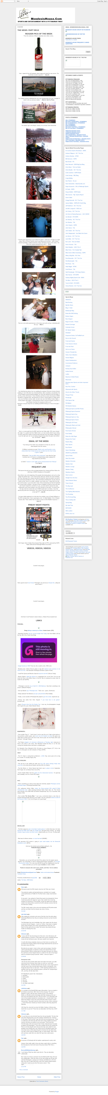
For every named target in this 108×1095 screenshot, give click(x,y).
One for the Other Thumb (72, 392)
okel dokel (24, 914)
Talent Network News (71, 480)
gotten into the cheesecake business (43, 772)
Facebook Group (21, 874)
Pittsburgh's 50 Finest (71, 422)
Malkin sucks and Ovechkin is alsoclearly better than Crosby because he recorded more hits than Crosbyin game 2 (39, 451)
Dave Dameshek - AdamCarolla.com (75, 183)
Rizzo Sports (69, 444)
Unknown (23, 934)
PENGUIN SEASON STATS (73, 130)
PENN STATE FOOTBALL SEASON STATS (77, 141)
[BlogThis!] (45, 878)
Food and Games (70, 341)
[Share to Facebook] (48, 878)
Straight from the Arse (71, 477)
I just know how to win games (50, 699)
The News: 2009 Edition (27, 880)
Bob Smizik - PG (70, 161)
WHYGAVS (68, 508)
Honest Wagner (70, 357)
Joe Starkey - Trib (70, 222)
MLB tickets (79, 549)
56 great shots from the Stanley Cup (31, 704)
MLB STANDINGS (70, 125)
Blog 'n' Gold (69, 308)
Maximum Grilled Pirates (72, 377)
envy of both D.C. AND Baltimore (37, 686)
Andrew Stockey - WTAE (72, 156)
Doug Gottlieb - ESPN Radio (73, 192)
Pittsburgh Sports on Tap (72, 417)
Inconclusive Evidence (71, 363)
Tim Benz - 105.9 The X (72, 280)
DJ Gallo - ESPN (70, 189)
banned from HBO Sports (23, 830)
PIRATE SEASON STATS (72, 133)
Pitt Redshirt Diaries (71, 406)
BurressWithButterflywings (28, 1050)
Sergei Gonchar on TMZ (24, 666)
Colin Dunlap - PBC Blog (72, 175)
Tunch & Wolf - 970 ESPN (72, 283)
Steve (22, 887)
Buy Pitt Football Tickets (80, 520)
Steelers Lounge (70, 466)
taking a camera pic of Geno (35, 630)
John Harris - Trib (70, 228)
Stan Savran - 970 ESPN (72, 274)
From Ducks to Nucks (71, 343)
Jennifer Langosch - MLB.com (74, 208)
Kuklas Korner (69, 371)
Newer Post (20, 1077)
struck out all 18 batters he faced (44, 736)
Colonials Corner (70, 327)
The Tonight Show (36, 830)
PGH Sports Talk (70, 400)
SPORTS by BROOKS (71, 452)
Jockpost (68, 366)
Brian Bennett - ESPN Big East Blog (75, 164)
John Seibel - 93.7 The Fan (73, 230)
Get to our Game (70, 349)
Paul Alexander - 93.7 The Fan (74, 258)
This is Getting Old (70, 499)
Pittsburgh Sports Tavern (72, 419)
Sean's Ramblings (70, 450)
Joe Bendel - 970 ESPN (72, 217)
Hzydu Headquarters (71, 360)
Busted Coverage (70, 324)
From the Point (69, 346)
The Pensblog (69, 494)
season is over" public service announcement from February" (42, 461)
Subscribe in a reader (71, 39)
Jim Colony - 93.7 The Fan (73, 211)
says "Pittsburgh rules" (32, 690)
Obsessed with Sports (71, 389)
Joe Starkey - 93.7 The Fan (73, 219)
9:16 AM (23, 911)
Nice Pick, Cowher (70, 386)
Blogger (57, 1091)
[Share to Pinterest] (50, 878)
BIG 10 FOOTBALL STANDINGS (74, 128)
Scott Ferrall (31, 582)
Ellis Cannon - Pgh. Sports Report (75, 194)
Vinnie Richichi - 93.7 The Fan (74, 286)
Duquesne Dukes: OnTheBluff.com (75, 335)
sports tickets (84, 546)
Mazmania (68, 379)
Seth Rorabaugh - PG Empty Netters (75, 272)
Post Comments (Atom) (42, 1081)
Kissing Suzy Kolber (71, 368)
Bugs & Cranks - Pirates (72, 321)
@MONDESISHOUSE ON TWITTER (75, 34)
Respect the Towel (70, 439)
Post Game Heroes (71, 430)
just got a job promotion (39, 693)
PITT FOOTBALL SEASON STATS (75, 140)
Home (39, 1077)
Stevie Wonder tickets (71, 554)
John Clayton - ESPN (71, 225)
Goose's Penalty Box (71, 352)
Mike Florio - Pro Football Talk (74, 250)
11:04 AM (23, 956)
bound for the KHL (43, 673)
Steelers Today (69, 469)
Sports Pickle (69, 455)
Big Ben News (69, 305)
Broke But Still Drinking (72, 313)
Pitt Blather (68, 403)
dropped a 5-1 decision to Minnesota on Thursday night (38, 742)
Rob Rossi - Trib (70, 263)
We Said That (69, 505)
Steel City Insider (70, 458)
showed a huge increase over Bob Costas (27, 832)
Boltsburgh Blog (70, 310)
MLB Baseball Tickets (71, 541)
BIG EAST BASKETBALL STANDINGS (76, 121)
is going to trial (49, 768)
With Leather (69, 510)
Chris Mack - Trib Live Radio (73, 167)
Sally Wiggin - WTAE (71, 266)
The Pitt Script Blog (71, 497)
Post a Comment (24, 1069)
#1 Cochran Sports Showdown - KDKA (76, 150)
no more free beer (37, 838)
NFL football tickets (76, 548)
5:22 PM (23, 985)
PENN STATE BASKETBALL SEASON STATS (78, 139)
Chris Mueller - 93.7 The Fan (73, 170)
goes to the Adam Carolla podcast (36, 829)
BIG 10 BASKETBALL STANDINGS (75, 123)
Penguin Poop (69, 395)
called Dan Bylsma (31, 676)
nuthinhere (24, 988)
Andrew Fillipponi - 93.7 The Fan (74, 153)
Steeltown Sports (70, 472)
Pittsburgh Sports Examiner (73, 411)
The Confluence (70, 488)
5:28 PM (23, 1047)
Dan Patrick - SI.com (71, 181)
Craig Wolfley (69, 178)
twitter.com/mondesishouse (47, 872)
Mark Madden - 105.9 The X (73, 247)
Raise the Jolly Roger (71, 436)
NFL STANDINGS (70, 124)
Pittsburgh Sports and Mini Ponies (75, 408)
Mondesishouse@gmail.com (28, 872)
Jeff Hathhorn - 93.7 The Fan (73, 205)
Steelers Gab (69, 464)
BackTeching (69, 302)
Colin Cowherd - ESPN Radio (73, 172)
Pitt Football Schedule (76, 522)
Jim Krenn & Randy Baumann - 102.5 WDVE (77, 214)
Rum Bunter (69, 447)
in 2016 (42, 756)
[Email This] (43, 878)
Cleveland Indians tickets (76, 550)
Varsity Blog (69, 502)
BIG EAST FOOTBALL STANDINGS (75, 127)
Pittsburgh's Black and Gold (73, 425)
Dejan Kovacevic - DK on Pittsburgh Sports (77, 186)
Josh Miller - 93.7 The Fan (73, 239)
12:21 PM (23, 1066)
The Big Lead (69, 486)
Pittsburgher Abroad (71, 428)
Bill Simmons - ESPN (71, 159)
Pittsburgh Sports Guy (71, 414)
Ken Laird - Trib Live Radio (73, 241)
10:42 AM (23, 930)
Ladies (67, 374)
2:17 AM (23, 1010)
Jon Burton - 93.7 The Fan (73, 236)
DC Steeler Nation (70, 330)
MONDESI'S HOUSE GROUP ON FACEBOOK (78, 29)
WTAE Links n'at (70, 513)
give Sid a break (47, 696)
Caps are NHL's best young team (37, 455)
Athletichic (68, 299)
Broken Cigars (69, 316)
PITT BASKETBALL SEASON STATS (76, 135)
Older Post (57, 1077)
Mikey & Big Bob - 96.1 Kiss (73, 255)
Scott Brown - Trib (70, 269)
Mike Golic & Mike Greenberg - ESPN (75, 252)
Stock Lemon (69, 475)
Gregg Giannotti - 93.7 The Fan (74, 200)
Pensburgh (68, 397)
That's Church (69, 483)
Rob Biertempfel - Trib (71, 261)
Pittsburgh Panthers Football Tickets (75, 523)
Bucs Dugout (69, 319)
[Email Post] (39, 877)
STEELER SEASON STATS (73, 132)
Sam (22, 1038)
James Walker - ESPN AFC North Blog (76, 203)
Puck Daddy (69, 433)
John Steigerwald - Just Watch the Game (76, 233)
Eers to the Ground (71, 338)
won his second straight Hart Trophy (38, 633)
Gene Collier (69, 197)
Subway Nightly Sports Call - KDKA (75, 277)
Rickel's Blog (69, 441)
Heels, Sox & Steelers (71, 354)
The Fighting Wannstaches (73, 491)
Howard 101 (51, 582)
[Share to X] (47, 878)
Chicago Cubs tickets (79, 552)
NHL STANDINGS (70, 120)
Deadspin (68, 332)
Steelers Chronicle (70, 461)
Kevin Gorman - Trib (71, 244)
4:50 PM (23, 1035)
